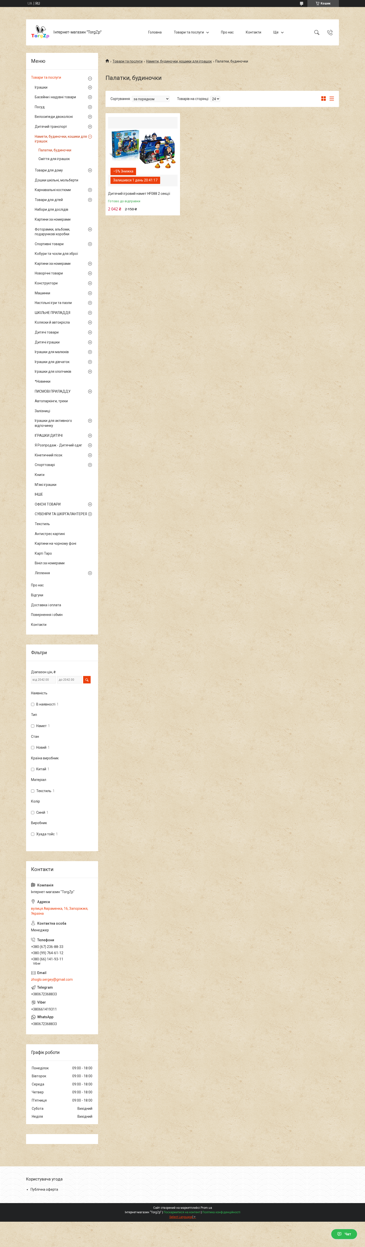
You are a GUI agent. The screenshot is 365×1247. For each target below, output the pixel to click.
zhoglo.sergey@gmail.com (52, 979)
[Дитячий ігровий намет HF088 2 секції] (143, 151)
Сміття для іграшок (54, 159)
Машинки (42, 293)
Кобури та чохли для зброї (56, 254)
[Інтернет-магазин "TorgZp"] (40, 32)
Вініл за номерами (50, 563)
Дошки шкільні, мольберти (56, 180)
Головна (155, 32)
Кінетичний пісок (48, 455)
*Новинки (42, 381)
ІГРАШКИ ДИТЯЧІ (49, 436)
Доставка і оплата (46, 605)
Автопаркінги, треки (51, 401)
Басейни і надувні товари (55, 97)
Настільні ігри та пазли (53, 303)
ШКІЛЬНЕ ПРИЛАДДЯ (52, 313)
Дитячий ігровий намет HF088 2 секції (139, 194)
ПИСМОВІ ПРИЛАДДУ (53, 391)
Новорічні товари (49, 273)
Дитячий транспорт (51, 127)
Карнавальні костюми (53, 190)
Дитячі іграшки (47, 342)
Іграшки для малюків (52, 352)
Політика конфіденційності (221, 1212)
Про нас (227, 32)
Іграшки (41, 87)
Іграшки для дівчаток (52, 362)
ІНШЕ (39, 494)
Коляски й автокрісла (52, 322)
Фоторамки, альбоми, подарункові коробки (52, 231)
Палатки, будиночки (54, 150)
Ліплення (42, 573)
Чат (348, 1234)
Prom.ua (206, 1208)
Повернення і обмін (47, 615)
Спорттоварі (45, 465)
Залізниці (42, 411)
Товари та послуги (189, 32)
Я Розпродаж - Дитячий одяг (58, 445)
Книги (39, 475)
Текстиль (42, 524)
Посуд (40, 107)
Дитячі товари (47, 332)
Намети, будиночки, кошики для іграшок (179, 61)
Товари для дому (49, 170)
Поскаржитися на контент (182, 1212)
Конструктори (46, 283)
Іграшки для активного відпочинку (53, 423)
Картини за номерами (53, 219)
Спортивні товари (49, 244)
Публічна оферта (44, 1189)
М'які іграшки (45, 485)
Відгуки (37, 595)
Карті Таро (43, 553)
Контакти (253, 32)
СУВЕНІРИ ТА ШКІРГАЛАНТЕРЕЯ (61, 514)
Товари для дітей (49, 200)
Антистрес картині (50, 534)
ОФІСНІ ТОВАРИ (48, 504)
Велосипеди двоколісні (54, 117)
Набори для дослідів (51, 209)
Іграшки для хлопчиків (53, 371)
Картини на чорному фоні (55, 543)
